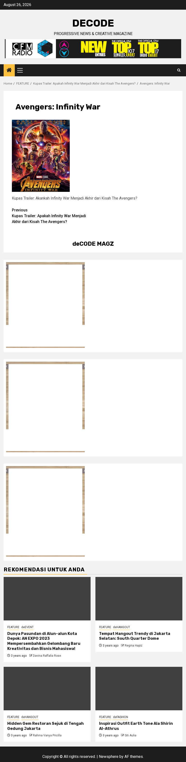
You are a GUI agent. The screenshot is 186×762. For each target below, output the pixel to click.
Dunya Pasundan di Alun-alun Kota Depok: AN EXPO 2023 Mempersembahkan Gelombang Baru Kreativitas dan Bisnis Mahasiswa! (43, 641)
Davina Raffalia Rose (47, 655)
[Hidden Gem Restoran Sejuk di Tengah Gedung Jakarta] (47, 688)
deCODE (93, 23)
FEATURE (13, 627)
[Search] (179, 70)
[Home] (9, 70)
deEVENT (27, 627)
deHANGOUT (121, 627)
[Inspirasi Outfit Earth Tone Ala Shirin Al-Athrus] (138, 688)
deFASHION (120, 717)
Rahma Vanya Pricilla (47, 735)
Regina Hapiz (133, 645)
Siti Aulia (130, 735)
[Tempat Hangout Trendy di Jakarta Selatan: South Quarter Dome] (138, 598)
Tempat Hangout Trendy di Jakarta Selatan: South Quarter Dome (134, 636)
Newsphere (108, 756)
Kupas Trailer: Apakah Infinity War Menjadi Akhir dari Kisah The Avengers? (49, 216)
